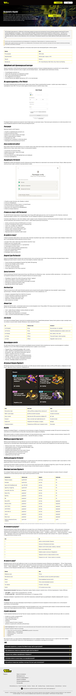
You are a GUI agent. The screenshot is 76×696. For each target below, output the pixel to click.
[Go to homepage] (6, 2)
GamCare (9, 635)
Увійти (54, 16)
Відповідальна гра (21, 675)
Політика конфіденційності (22, 677)
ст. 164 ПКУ (29, 592)
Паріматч (5, 674)
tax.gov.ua (66, 596)
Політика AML (20, 683)
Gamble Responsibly (22, 685)
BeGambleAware (10, 634)
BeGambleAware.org (14, 685)
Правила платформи (21, 679)
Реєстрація (58, 2)
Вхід (68, 2)
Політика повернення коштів (23, 681)
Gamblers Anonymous (11, 633)
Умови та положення (21, 674)
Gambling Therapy (10, 631)
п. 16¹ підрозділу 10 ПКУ (36, 594)
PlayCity (57, 35)
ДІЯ (36, 685)
